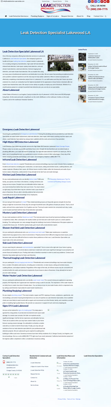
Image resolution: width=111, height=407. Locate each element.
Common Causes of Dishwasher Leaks (94, 56)
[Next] (106, 49)
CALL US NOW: (98, 6)
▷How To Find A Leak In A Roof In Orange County (97, 67)
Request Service (35, 374)
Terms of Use (71, 399)
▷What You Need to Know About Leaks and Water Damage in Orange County (96, 78)
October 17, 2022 (67, 369)
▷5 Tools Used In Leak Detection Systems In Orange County (72, 373)
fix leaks (23, 202)
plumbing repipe (17, 295)
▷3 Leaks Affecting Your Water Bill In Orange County (71, 387)
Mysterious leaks (27, 217)
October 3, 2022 (67, 384)
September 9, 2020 (93, 53)
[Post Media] (82, 57)
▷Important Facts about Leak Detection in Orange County (97, 88)
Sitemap (78, 399)
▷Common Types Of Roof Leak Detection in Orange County (96, 99)
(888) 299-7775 (99, 9)
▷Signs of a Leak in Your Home (39, 366)
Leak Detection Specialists (96, 60)
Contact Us (34, 377)
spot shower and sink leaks (36, 232)
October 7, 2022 (67, 376)
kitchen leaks (33, 179)
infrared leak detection (12, 164)
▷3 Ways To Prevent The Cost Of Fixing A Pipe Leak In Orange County (72, 380)
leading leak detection (19, 61)
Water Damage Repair (62, 146)
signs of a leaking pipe (25, 310)
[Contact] (88, 7)
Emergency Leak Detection (29, 134)
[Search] (106, 16)
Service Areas (35, 385)
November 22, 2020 (93, 64)
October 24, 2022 (67, 361)
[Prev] (105, 49)
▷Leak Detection (36, 362)
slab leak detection (28, 247)
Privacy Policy (62, 399)
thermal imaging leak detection (24, 262)
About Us (33, 381)
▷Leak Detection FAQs (37, 370)
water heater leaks (38, 280)
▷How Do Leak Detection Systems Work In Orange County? (71, 365)
